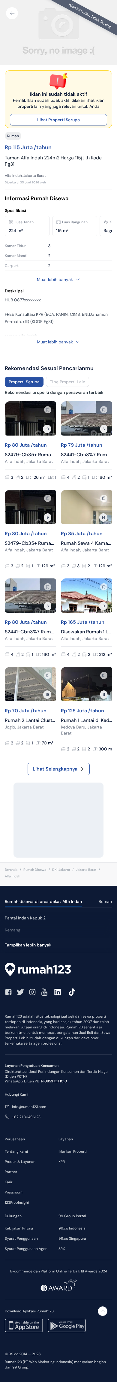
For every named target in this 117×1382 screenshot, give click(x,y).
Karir (8, 1182)
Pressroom (13, 1192)
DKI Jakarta (61, 870)
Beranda (11, 870)
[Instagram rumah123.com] (32, 992)
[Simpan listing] (47, 409)
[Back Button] (12, 13)
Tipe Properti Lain (67, 382)
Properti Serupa (24, 382)
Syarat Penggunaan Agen (26, 1248)
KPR (61, 1161)
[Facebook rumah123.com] (8, 992)
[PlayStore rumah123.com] (67, 1325)
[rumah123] (58, 970)
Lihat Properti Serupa (58, 119)
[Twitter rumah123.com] (20, 992)
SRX (61, 1248)
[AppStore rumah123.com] (24, 1325)
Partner (11, 1171)
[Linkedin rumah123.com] (57, 992)
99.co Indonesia (72, 1228)
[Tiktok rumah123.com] (72, 992)
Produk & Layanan (20, 1161)
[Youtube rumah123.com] (44, 992)
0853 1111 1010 (55, 1081)
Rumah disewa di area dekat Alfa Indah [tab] (43, 901)
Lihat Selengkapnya (55, 769)
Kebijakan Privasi (19, 1228)
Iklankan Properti (72, 1151)
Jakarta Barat (86, 870)
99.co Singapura (72, 1238)
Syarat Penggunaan (21, 1238)
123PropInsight (17, 1202)
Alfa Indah (12, 876)
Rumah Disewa (34, 870)
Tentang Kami (16, 1151)
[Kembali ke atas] (102, 1311)
